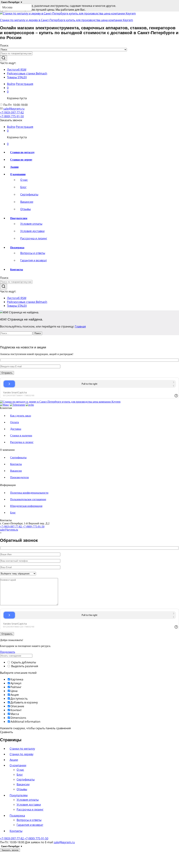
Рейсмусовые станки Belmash (27, 73)
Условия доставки (32, 231)
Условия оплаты (31, 224)
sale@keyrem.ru (13, 109)
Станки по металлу (22, 152)
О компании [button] (18, 174)
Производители (19, 477)
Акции (14, 166)
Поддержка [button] (17, 247)
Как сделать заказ (20, 415)
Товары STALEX (17, 77)
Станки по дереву (21, 159)
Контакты (16, 269)
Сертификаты (29, 194)
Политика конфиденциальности (29, 492)
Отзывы (25, 209)
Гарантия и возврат (33, 260)
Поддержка (17, 815)
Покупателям (19, 795)
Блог (23, 187)
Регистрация (24, 84)
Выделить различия (24, 666)
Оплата (14, 422)
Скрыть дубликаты (23, 662)
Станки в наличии (21, 435)
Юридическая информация (26, 505)
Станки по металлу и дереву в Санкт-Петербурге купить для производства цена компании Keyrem (66, 20)
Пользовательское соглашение (28, 499)
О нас (24, 180)
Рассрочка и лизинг (33, 238)
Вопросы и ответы (32, 253)
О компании (18, 765)
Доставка (15, 428)
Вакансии (26, 202)
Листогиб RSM (16, 69)
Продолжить (7, 651)
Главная (80, 326)
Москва (7, 7)
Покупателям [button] (18, 218)
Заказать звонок (10, 850)
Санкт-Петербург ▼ (12, 2)
